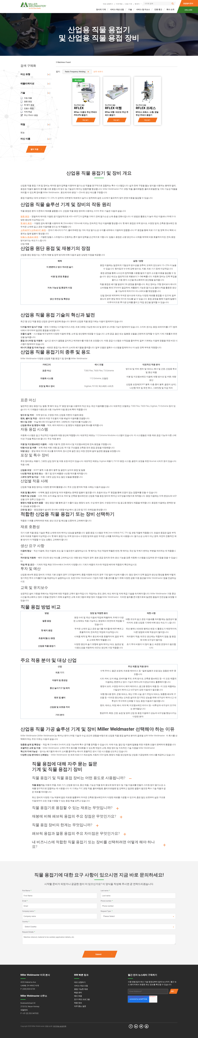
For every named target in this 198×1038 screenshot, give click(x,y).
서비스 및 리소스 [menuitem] (143, 9)
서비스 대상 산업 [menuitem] (117, 9)
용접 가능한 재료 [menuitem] (81, 989)
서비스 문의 (188, 10)
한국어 (137, 4)
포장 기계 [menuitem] (128, 4)
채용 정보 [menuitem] (78, 1003)
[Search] (173, 3)
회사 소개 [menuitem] (170, 9)
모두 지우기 (98, 72)
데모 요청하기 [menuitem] (108, 4)
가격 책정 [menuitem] (119, 4)
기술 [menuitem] (130, 9)
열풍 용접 (25, 216)
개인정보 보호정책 (59, 1026)
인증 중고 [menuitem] (158, 9)
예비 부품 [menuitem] (78, 996)
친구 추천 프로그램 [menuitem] (82, 999)
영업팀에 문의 (188, 3)
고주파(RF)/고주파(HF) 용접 (33, 230)
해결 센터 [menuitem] (78, 992)
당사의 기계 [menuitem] (101, 9)
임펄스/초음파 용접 (29, 237)
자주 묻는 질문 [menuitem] (80, 1006)
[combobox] (138, 4)
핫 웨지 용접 (26, 223)
